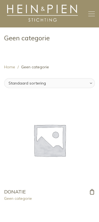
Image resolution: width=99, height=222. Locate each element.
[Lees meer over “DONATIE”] (92, 192)
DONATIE (15, 192)
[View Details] (49, 140)
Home (9, 66)
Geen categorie (18, 198)
